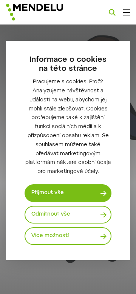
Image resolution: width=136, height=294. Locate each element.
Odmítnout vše (50, 214)
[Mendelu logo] (44, 12)
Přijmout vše (47, 193)
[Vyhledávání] (112, 12)
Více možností (50, 236)
